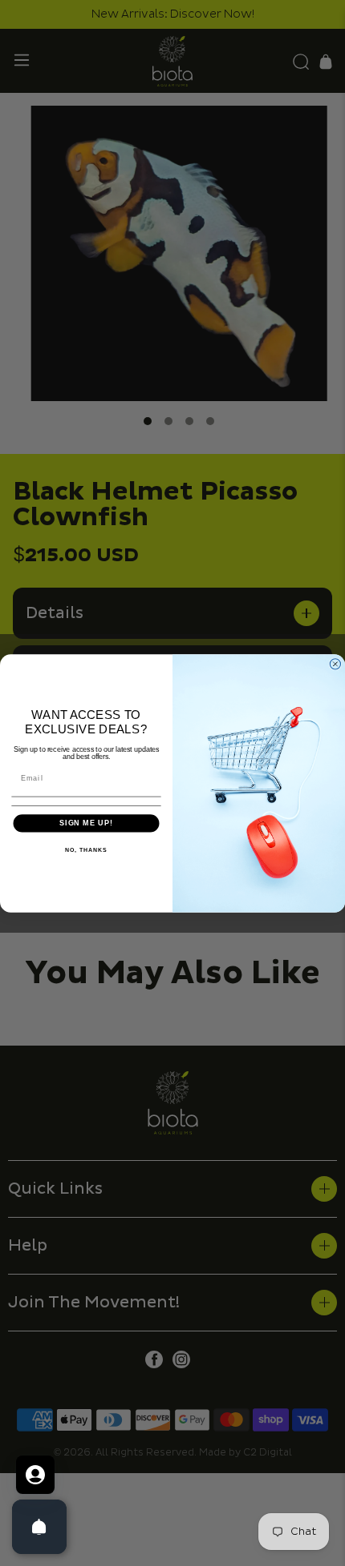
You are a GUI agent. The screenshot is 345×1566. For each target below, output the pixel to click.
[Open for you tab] (35, 1475)
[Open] (39, 1527)
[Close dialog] (335, 663)
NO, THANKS (86, 849)
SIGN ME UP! (86, 822)
